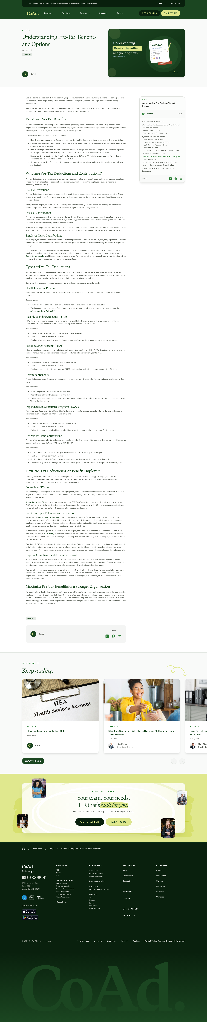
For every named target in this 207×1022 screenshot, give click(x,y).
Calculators (128, 876)
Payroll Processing (96, 874)
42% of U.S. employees (49, 517)
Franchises (93, 906)
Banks (91, 903)
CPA (91, 898)
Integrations (61, 902)
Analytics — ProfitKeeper (99, 889)
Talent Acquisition (63, 897)
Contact (160, 897)
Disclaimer (111, 941)
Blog (26, 30)
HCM (58, 875)
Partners (93, 894)
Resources (129, 866)
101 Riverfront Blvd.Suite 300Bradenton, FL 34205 (31, 886)
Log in (126, 899)
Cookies (136, 941)
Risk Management (62, 892)
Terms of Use (83, 941)
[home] (33, 13)
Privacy (124, 941)
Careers (159, 881)
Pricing (127, 892)
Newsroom (161, 886)
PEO (57, 870)
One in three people (35, 256)
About (159, 870)
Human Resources (96, 876)
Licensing (98, 941)
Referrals (160, 891)
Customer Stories (97, 881)
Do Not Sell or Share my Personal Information (164, 941)
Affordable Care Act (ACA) (42, 311)
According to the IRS (35, 502)
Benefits (27, 54)
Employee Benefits (63, 886)
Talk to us (129, 916)
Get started (130, 909)
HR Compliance (61, 883)
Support (126, 881)
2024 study (49, 533)
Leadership (161, 876)
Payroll (58, 873)
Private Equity (94, 908)
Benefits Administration (65, 889)
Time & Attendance (63, 894)
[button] (49, 13)
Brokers (92, 900)
